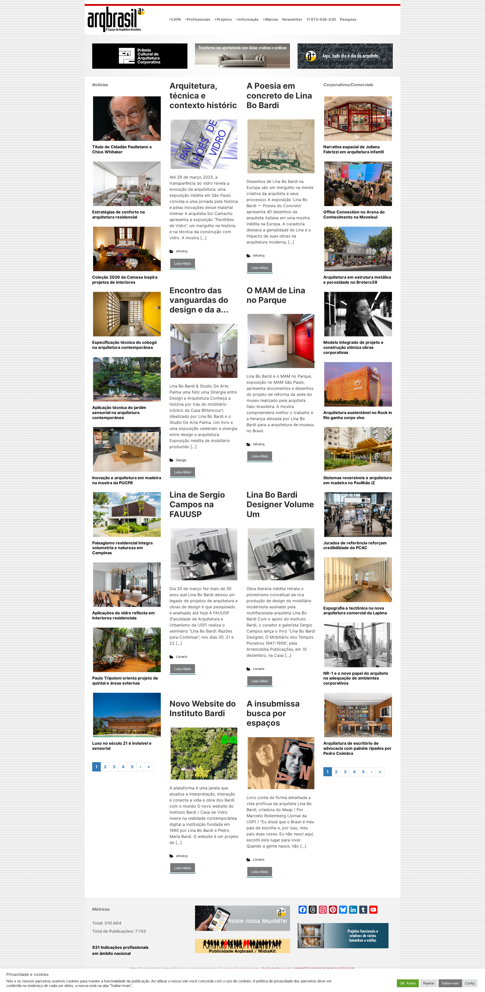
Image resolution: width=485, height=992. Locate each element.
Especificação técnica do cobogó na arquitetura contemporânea (124, 345)
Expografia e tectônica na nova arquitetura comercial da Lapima (355, 611)
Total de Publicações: (113, 931)
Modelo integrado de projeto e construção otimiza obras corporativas (353, 347)
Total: (98, 923)
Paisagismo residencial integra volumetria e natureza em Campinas (122, 547)
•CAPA (175, 19)
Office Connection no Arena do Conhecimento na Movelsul (354, 214)
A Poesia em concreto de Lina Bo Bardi (279, 95)
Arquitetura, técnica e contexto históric (203, 95)
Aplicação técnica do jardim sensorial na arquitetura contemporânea (119, 412)
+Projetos (223, 19)
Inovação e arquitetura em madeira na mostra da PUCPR (126, 480)
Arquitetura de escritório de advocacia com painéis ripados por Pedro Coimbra (357, 748)
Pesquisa (348, 19)
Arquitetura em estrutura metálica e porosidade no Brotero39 (357, 280)
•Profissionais (197, 19)
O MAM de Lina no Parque (276, 295)
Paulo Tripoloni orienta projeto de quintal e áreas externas (125, 680)
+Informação (247, 19)
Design (181, 460)
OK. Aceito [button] (408, 983)
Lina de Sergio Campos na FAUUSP (197, 504)
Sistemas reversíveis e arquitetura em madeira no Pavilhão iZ (357, 480)
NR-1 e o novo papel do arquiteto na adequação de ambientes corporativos (355, 678)
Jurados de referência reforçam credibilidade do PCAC (355, 545)
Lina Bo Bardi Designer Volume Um (280, 504)
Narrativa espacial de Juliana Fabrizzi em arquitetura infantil (353, 149)
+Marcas (270, 19)
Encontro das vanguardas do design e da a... (199, 300)
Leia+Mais (182, 263)
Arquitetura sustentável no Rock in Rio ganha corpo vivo (357, 415)
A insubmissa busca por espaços (273, 713)
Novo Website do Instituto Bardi (202, 708)
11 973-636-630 (321, 19)
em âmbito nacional (111, 953)
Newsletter (292, 19)
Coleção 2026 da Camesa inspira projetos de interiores (124, 280)
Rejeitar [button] (428, 983)
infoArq (181, 251)
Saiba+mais (450, 983)
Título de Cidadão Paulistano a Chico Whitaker (122, 149)
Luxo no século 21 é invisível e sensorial (122, 746)
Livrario (181, 657)
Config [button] (469, 983)
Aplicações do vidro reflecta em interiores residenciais (123, 615)
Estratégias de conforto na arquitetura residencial (118, 214)
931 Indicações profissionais (120, 947)
